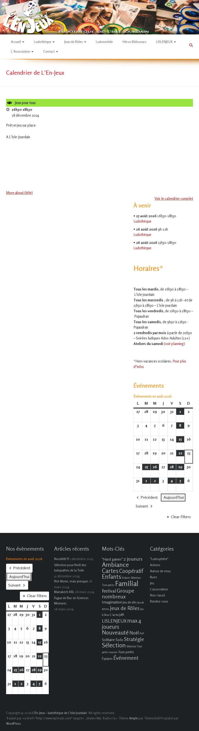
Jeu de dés (130, 602)
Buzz (153, 577)
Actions (155, 565)
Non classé (157, 595)
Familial (126, 583)
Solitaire (108, 639)
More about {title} (19, 192)
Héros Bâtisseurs (134, 42)
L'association (159, 589)
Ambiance (115, 564)
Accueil (16, 42)
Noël (134, 632)
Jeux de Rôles (73, 42)
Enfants (111, 576)
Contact (49, 51)
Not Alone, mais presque (71, 581)
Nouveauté (115, 632)
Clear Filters (181, 516)
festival (109, 591)
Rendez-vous (159, 601)
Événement (125, 658)
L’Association (20, 51)
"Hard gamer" (112, 559)
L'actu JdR (117, 614)
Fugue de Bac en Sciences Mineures (71, 600)
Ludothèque (42, 42)
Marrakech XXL (64, 592)
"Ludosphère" (159, 559)
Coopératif (131, 571)
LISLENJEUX (164, 42)
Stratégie (134, 639)
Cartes (110, 570)
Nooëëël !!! (61, 559)
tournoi (113, 652)
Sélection (114, 645)
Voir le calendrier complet (174, 198)
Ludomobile (104, 42)
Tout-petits (126, 652)
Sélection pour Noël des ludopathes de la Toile (70, 567)
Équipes (107, 658)
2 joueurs (133, 559)
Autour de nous (160, 571)
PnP (142, 633)
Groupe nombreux (118, 593)
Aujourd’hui (174, 497)
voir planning (174, 343)
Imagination (112, 602)
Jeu (152, 583)
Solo (119, 639)
